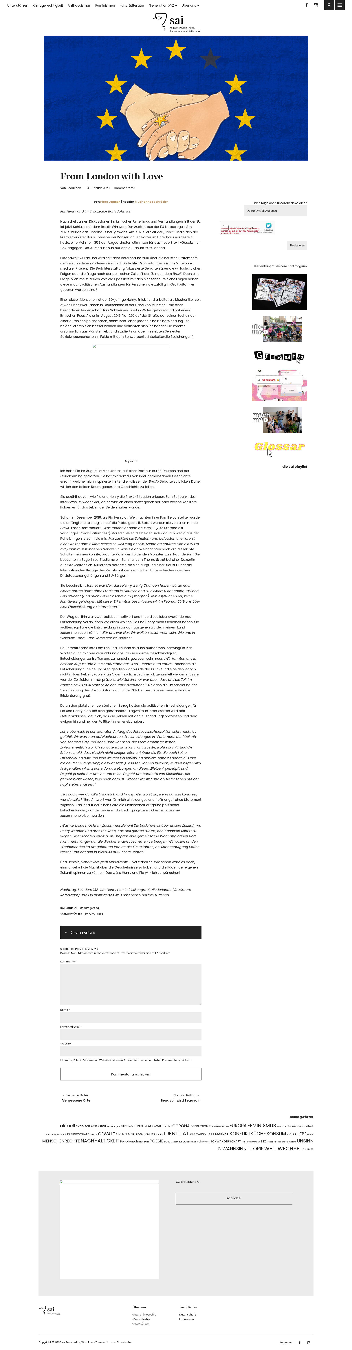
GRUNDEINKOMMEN (143, 1134)
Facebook (306, 5)
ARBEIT (102, 1126)
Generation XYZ (161, 5)
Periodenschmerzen (134, 1141)
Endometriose (219, 1126)
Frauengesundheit (301, 1126)
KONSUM (276, 1133)
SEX (263, 1141)
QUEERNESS (190, 1141)
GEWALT (106, 1134)
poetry (168, 1141)
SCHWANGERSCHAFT (225, 1141)
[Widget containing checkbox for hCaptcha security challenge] (247, 228)
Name (65, 1010)
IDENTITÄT (176, 1133)
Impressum (186, 1319)
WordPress (88, 1342)
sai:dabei (233, 1198)
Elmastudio (124, 1342)
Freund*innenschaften (55, 1134)
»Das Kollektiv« (141, 1319)
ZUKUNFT (308, 1149)
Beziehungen (113, 1126)
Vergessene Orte (76, 1098)
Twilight (292, 1141)
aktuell (67, 1125)
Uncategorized (89, 908)
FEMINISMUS (261, 1125)
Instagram (316, 5)
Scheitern (203, 1141)
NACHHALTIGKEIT (100, 1141)
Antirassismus (79, 5)
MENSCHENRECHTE (61, 1141)
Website (65, 1043)
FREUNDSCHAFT (78, 1134)
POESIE (156, 1141)
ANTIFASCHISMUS (86, 1126)
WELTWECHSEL (283, 1148)
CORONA (181, 1126)
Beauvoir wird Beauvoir (167, 1098)
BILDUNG (126, 1126)
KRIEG (291, 1134)
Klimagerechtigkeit (48, 5)
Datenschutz (187, 1314)
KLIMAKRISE (220, 1134)
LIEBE (100, 913)
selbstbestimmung (250, 1141)
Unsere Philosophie (144, 1314)
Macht (310, 1134)
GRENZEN (123, 1134)
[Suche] (329, 5)
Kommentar (69, 961)
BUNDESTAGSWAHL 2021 (152, 1126)
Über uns (189, 5)
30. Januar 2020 (98, 188)
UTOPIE (255, 1148)
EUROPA (90, 913)
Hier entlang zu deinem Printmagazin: (280, 266)
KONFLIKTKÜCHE (248, 1133)
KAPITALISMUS (200, 1134)
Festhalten (282, 1126)
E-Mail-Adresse (71, 1027)
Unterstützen (17, 5)
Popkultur (177, 1141)
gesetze (93, 1134)
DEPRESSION (199, 1126)
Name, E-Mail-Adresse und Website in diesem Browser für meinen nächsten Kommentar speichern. (128, 1060)
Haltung (159, 1134)
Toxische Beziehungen (277, 1141)
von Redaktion (70, 188)
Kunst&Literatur (132, 5)
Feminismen (105, 5)
